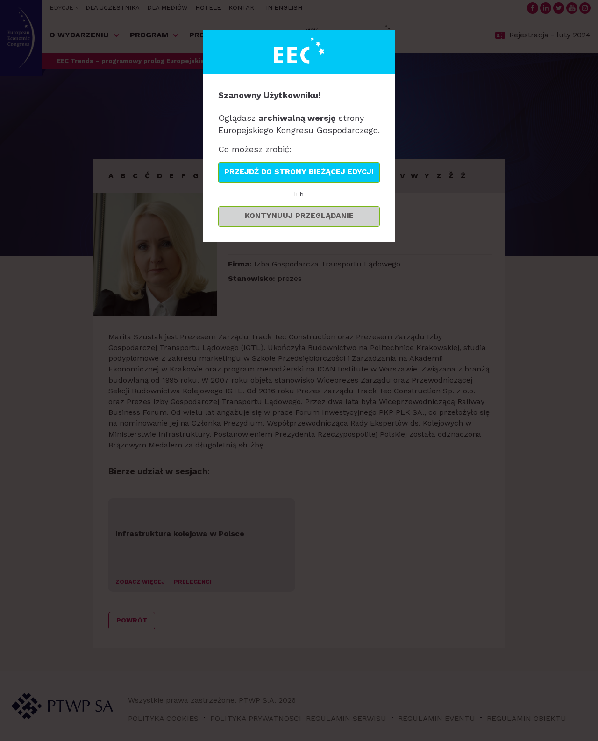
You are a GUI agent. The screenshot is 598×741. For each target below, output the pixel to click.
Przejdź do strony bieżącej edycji (299, 171)
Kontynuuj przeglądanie (299, 215)
